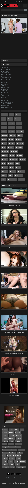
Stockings (22, 171)
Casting (4, 127)
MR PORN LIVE (6, 76)
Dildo (12, 441)
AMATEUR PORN (6, 74)
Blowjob (12, 123)
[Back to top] (23, 484)
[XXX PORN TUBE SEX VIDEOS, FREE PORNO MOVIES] (11, 5)
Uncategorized (13, 179)
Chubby (19, 127)
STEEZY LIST (5, 92)
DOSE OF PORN (6, 69)
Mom (10, 455)
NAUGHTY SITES (6, 77)
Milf (4, 163)
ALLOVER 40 (5, 72)
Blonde (4, 123)
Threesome (19, 175)
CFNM (12, 127)
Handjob (11, 147)
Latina (13, 155)
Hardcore (20, 147)
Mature (23, 159)
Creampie (20, 131)
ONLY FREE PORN (7, 94)
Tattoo (4, 175)
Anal (12, 114)
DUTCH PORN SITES (7, 102)
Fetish (4, 143)
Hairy (4, 147)
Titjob (13, 467)
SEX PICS (4, 85)
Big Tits (18, 118)
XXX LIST (4, 97)
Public (19, 167)
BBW (4, 118)
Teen (11, 175)
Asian (19, 114)
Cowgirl (5, 438)
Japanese (5, 155)
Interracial (15, 151)
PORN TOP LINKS (6, 79)
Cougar (19, 435)
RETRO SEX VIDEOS (7, 81)
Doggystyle (19, 441)
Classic (4, 131)
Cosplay (12, 131)
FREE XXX (5, 67)
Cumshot (13, 135)
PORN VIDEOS (6, 99)
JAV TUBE (4, 90)
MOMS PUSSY (6, 100)
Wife (24, 467)
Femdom (19, 139)
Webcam (22, 179)
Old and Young (17, 455)
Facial (11, 139)
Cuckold (5, 135)
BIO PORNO (5, 82)
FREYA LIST (5, 71)
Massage (5, 159)
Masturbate (13, 452)
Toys (4, 179)
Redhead (5, 171)
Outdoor (11, 163)
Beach (11, 118)
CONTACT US (8, 477)
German (12, 143)
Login (16, 1)
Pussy (11, 461)
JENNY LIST (5, 84)
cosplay (12, 435)
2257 (15, 477)
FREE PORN (5, 105)
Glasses (11, 444)
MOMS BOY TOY (6, 103)
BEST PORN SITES (7, 107)
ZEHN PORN (5, 87)
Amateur (5, 114)
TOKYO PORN (5, 95)
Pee (18, 163)
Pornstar (5, 167)
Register (21, 1)
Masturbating (14, 159)
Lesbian (20, 155)
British (19, 123)
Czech (20, 135)
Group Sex (20, 143)
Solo (17, 461)
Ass (22, 429)
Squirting (13, 171)
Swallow (5, 464)
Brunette (5, 435)
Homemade (5, 151)
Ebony (4, 139)
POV (12, 167)
